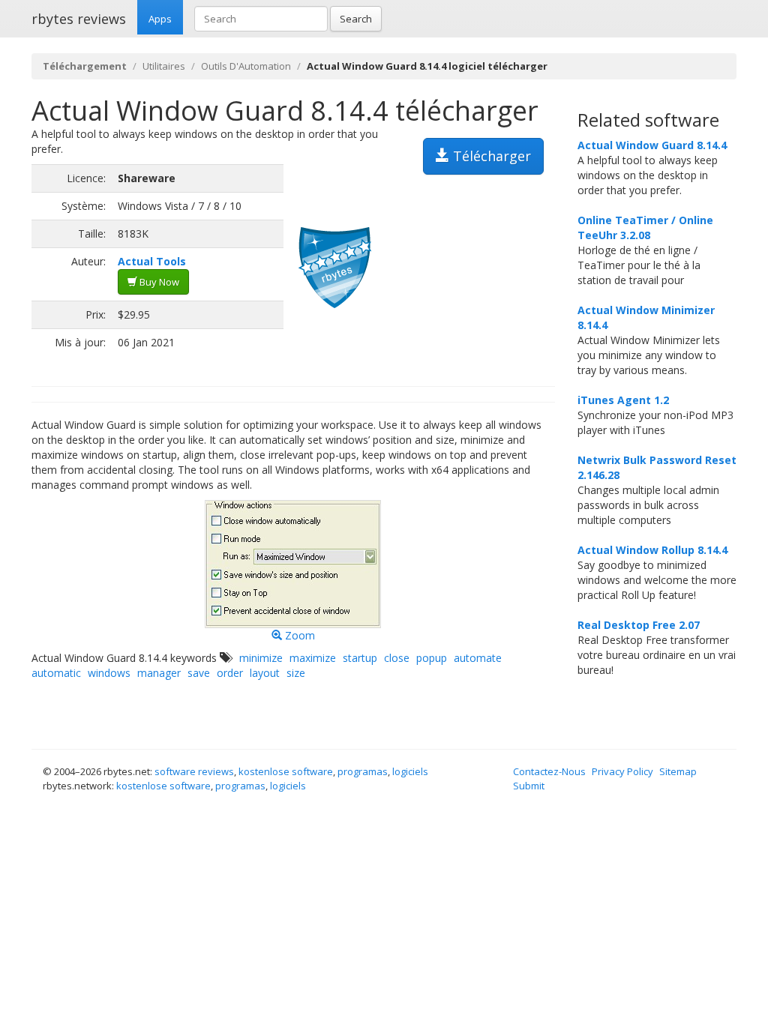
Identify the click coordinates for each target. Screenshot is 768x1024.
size (295, 673)
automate (478, 658)
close (397, 658)
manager (159, 673)
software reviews (194, 771)
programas (363, 771)
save (199, 673)
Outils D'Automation (246, 66)
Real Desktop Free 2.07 (639, 625)
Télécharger (490, 156)
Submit (528, 785)
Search (356, 18)
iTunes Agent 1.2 (623, 400)
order (230, 673)
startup (360, 658)
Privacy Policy (622, 771)
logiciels (410, 771)
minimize (261, 658)
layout (265, 673)
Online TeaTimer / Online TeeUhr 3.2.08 (645, 227)
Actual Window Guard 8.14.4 (652, 145)
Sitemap (678, 771)
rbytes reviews (79, 19)
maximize (313, 658)
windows (109, 673)
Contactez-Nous (549, 771)
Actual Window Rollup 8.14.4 (653, 550)
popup (431, 658)
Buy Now (158, 282)
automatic (56, 673)
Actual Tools (152, 261)
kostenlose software (285, 771)
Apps (160, 18)
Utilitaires (163, 66)
